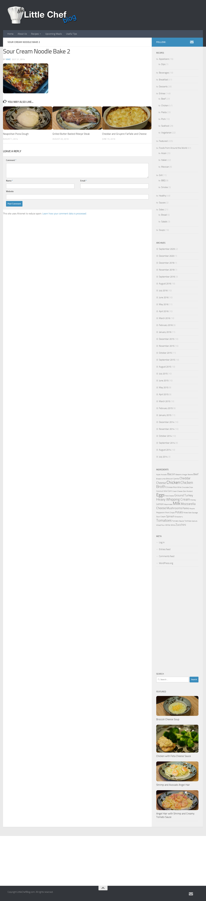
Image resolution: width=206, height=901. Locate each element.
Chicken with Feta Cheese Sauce (173, 756)
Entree (162, 93)
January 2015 (165, 415)
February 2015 (166, 408)
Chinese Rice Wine (173, 487)
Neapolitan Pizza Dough (16, 133)
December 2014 (166, 422)
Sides (161, 209)
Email (83, 180)
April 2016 (163, 311)
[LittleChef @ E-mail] (192, 42)
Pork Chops (170, 512)
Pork (163, 119)
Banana (190, 475)
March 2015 (164, 401)
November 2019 (166, 269)
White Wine (170, 525)
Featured (163, 141)
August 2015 (165, 366)
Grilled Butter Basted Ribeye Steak (71, 133)
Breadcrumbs (161, 479)
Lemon (160, 504)
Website (10, 191)
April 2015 (163, 394)
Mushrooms (174, 508)
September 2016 (167, 276)
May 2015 (163, 387)
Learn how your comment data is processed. (64, 213)
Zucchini (180, 524)
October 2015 (165, 353)
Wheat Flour (160, 525)
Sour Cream (161, 516)
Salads (164, 221)
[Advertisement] (177, 619)
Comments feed (166, 556)
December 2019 (166, 262)
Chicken (164, 105)
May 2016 (163, 304)
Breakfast (163, 79)
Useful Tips (71, 33)
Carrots (176, 479)
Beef (163, 98)
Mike (8, 59)
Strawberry (179, 517)
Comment (11, 160)
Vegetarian (166, 132)
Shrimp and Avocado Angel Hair (173, 784)
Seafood (165, 125)
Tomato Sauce (178, 521)
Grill (160, 175)
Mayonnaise (168, 504)
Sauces (162, 202)
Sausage (195, 513)
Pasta (163, 112)
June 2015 (163, 380)
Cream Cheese (177, 491)
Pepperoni (160, 512)
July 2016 (163, 290)
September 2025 (167, 249)
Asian (163, 153)
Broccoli (169, 479)
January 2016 (165, 332)
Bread (164, 214)
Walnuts (194, 521)
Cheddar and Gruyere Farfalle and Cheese (124, 133)
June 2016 (163, 297)
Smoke (164, 187)
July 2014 (163, 456)
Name (9, 180)
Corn (170, 491)
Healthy (162, 195)
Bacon (171, 474)
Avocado (164, 475)
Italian (164, 160)
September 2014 (167, 443)
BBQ (163, 180)
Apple (158, 475)
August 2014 (165, 449)
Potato (179, 512)
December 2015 (166, 339)
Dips (163, 64)
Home (10, 33)
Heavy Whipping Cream (173, 499)
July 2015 (163, 373)
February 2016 (166, 325)
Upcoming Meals (53, 33)
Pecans (192, 509)
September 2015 (167, 359)
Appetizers (164, 59)
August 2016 (165, 283)
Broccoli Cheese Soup (167, 719)
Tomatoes (164, 520)
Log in (162, 542)
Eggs (160, 494)
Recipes (35, 33)
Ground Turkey (183, 495)
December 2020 (166, 256)
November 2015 (166, 346)
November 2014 (166, 429)
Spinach (170, 516)
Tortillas (187, 521)
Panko (185, 508)
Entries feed (164, 549)
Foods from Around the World (173, 148)
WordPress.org (166, 563)
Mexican (165, 166)
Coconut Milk (161, 491)
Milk (176, 503)
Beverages (164, 72)
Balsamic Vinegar (181, 475)
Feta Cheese (169, 496)
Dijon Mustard (188, 491)
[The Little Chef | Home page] (42, 15)
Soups (162, 230)
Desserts (163, 86)
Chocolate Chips (187, 487)
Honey (193, 500)
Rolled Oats (188, 513)
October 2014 (165, 436)
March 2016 (164, 318)
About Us (22, 33)
